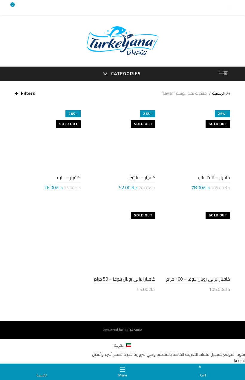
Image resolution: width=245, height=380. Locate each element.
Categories (126, 73)
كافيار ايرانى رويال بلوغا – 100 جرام (198, 279)
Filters (28, 93)
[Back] (222, 73)
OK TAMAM (133, 329)
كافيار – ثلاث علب (214, 177)
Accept (239, 360)
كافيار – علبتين (141, 177)
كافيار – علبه (69, 177)
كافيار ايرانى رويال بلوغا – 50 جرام (124, 279)
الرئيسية (218, 93)
